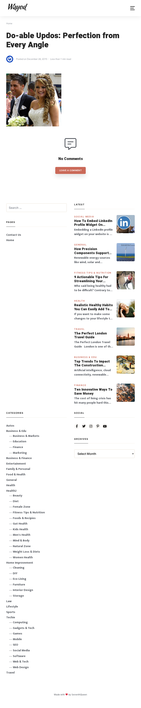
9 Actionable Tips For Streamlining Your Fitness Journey (91, 279)
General (80, 244)
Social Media (84, 216)
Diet (16, 501)
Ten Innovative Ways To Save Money (93, 392)
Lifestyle (12, 606)
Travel (79, 329)
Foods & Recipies (24, 518)
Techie (10, 617)
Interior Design (23, 590)
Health (79, 300)
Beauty (17, 495)
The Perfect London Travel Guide (90, 335)
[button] (132, 8)
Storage (18, 595)
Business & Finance (19, 458)
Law (9, 601)
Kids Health (20, 529)
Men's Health (21, 534)
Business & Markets (26, 436)
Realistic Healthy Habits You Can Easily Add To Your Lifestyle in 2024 (93, 307)
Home (10, 240)
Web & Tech (20, 661)
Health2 (11, 490)
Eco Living (19, 578)
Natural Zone (22, 546)
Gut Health (20, 523)
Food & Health (15, 474)
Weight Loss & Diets (26, 551)
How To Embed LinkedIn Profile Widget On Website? (93, 223)
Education (19, 441)
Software (19, 656)
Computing (20, 622)
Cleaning (18, 567)
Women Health (23, 557)
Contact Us (13, 234)
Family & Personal (18, 469)
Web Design (21, 667)
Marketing (20, 452)
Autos (10, 425)
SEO (15, 644)
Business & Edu (85, 357)
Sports (10, 612)
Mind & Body (21, 540)
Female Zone (21, 506)
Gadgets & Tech (23, 628)
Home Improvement (19, 562)
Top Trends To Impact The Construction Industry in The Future (92, 363)
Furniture (19, 584)
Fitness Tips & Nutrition (92, 272)
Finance (80, 385)
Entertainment (16, 463)
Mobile (17, 639)
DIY (15, 573)
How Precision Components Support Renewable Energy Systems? (91, 251)
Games (17, 633)
